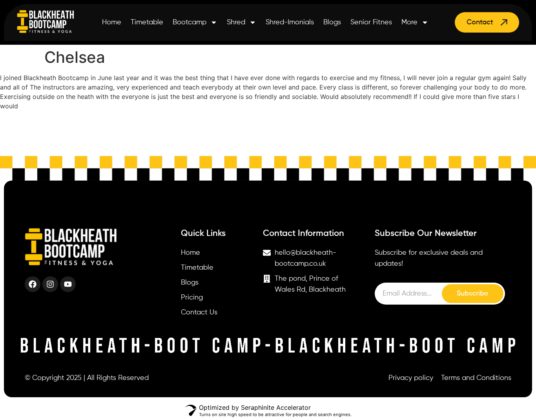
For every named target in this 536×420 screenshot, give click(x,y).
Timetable (147, 22)
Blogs (332, 22)
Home (111, 22)
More (409, 22)
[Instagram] (50, 284)
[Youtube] (68, 284)
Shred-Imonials (290, 22)
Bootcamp (189, 22)
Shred (236, 22)
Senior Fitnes (371, 22)
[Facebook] (32, 284)
